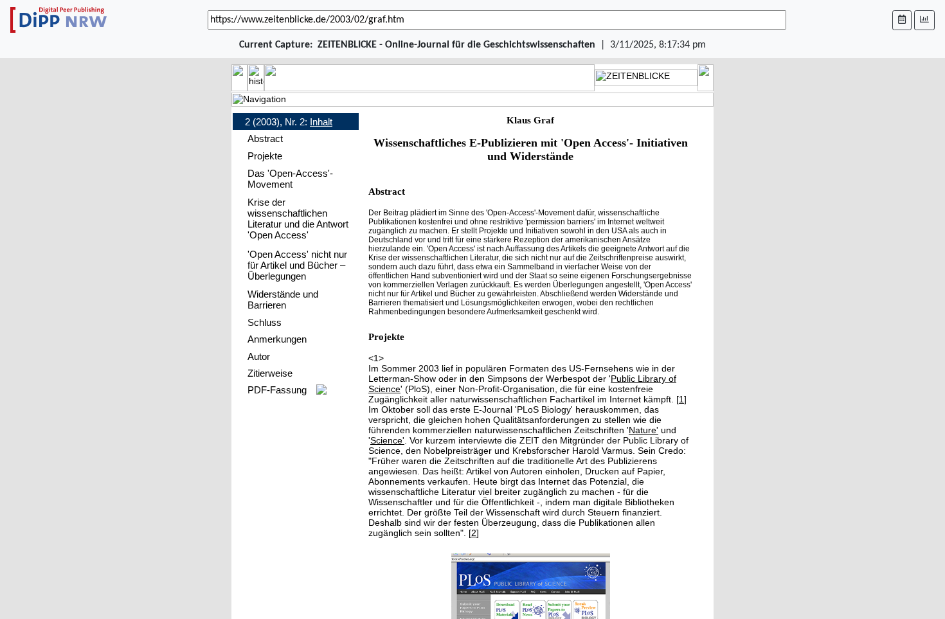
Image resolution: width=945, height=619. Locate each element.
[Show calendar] (902, 20)
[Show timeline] (924, 20)
